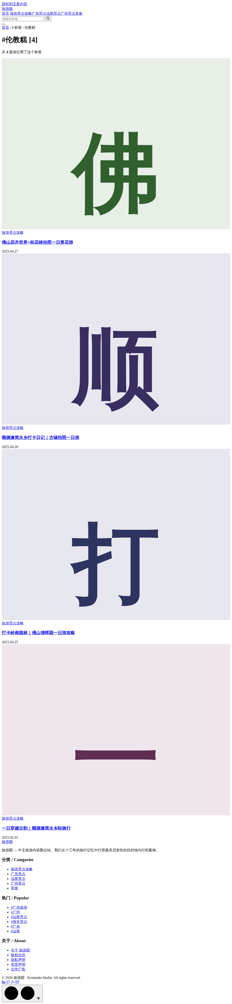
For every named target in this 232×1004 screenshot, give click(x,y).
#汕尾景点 (19, 917)
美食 (78, 13)
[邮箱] (17, 983)
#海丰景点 (19, 922)
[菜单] (3, 24)
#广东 (15, 926)
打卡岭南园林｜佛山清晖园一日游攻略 (38, 632)
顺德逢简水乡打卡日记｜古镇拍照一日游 (40, 437)
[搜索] (48, 18)
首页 (5, 13)
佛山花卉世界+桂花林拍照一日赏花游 (37, 242)
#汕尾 (15, 931)
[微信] (8, 983)
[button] (22, 993)
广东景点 (39, 13)
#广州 (15, 912)
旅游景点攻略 (21, 13)
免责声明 (18, 964)
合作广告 (18, 969)
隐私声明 (18, 960)
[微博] (4, 983)
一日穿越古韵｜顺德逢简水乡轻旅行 (36, 828)
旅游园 (7, 9)
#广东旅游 (19, 907)
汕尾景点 (53, 13)
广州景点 (68, 13)
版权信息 (18, 955)
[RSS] (13, 983)
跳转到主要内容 (14, 4)
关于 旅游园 (20, 950)
